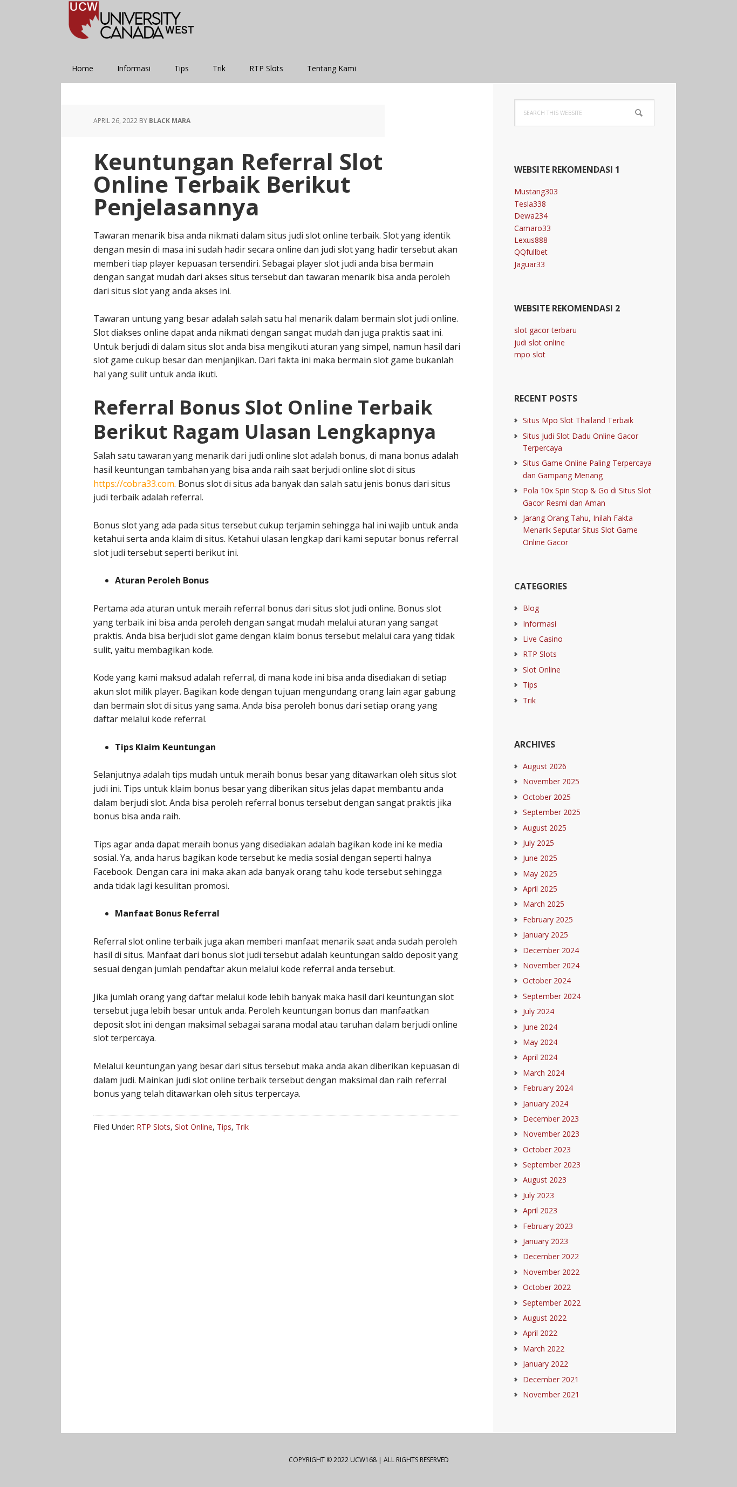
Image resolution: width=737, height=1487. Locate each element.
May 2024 (540, 1042)
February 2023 (548, 1226)
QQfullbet (531, 252)
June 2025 (540, 858)
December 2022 (551, 1256)
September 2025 (552, 812)
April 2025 (540, 889)
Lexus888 (531, 240)
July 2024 (538, 1011)
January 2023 (545, 1241)
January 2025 (545, 934)
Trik (242, 1127)
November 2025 (551, 781)
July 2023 (538, 1195)
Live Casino (543, 639)
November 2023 (551, 1134)
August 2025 (545, 828)
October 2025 (547, 797)
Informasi (539, 624)
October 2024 (547, 980)
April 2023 (540, 1210)
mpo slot (529, 354)
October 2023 (547, 1149)
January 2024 (545, 1103)
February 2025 (548, 919)
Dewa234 (531, 216)
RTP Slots (153, 1127)
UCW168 (131, 27)
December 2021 (551, 1379)
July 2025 (538, 843)
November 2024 (551, 965)
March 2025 (543, 904)
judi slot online (539, 342)
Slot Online (194, 1127)
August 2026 (545, 766)
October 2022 (547, 1287)
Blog (531, 608)
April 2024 (540, 1057)
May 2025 (540, 873)
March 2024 (543, 1073)
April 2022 (540, 1333)
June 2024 (540, 1027)
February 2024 (548, 1088)
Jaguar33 (529, 264)
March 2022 (543, 1348)
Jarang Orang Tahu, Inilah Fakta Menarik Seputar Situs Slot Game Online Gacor (580, 530)
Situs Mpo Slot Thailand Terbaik (578, 420)
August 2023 (545, 1179)
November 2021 (551, 1394)
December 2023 (551, 1118)
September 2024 (552, 996)
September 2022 (552, 1303)
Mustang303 (536, 191)
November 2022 (551, 1272)
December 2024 (551, 950)
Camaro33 (532, 228)
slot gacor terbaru (545, 330)
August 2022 (545, 1318)
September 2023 (552, 1164)
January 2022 (545, 1364)
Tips (224, 1127)
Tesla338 (530, 204)
